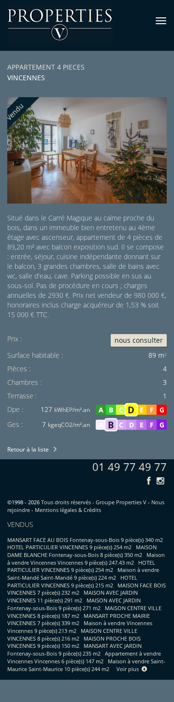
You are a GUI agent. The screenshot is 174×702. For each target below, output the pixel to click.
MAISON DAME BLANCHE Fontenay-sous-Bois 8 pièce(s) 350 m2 (82, 550)
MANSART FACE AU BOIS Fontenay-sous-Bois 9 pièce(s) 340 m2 (85, 539)
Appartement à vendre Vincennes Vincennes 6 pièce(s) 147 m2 (84, 657)
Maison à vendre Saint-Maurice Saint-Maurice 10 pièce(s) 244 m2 (86, 665)
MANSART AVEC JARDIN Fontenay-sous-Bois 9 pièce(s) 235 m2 (74, 649)
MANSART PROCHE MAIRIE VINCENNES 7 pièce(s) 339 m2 (78, 619)
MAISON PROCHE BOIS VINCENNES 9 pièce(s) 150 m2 (74, 642)
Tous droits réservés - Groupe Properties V (93, 502)
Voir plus (129, 669)
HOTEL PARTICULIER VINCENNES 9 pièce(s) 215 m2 (72, 581)
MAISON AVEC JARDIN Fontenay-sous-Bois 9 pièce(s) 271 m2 (74, 604)
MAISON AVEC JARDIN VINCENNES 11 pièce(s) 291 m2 (72, 596)
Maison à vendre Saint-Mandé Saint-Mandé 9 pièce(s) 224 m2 (83, 573)
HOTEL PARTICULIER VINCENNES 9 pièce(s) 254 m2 (69, 547)
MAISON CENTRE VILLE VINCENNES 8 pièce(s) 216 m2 (72, 634)
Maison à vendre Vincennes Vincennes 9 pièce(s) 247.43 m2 (86, 558)
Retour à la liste (28, 449)
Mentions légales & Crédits (68, 509)
